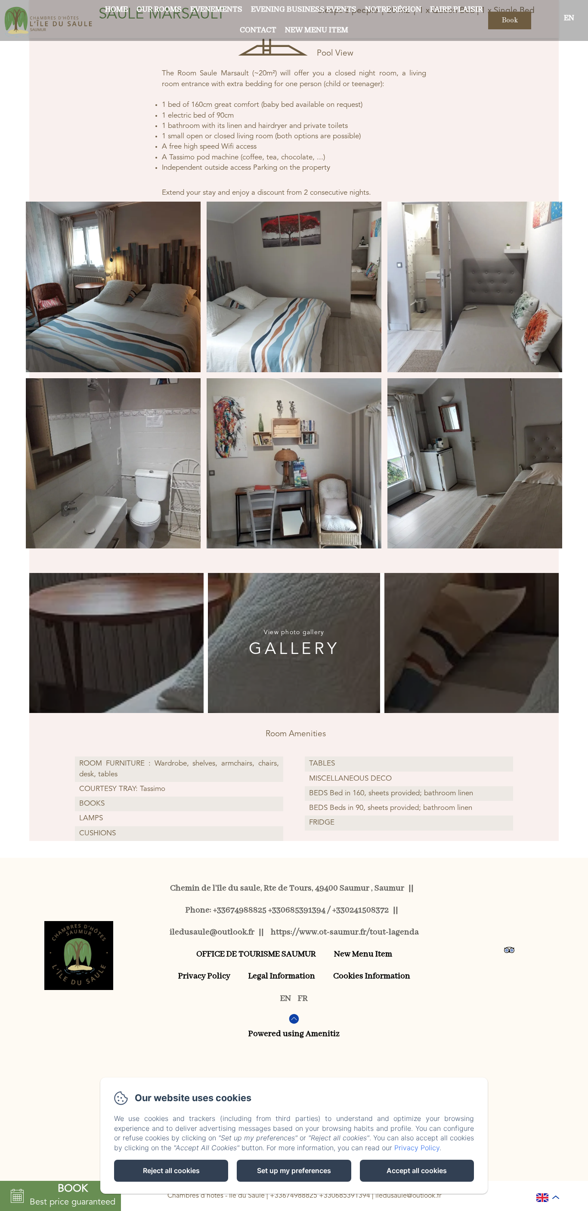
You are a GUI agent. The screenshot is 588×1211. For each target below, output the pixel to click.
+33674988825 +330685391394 (320, 1195)
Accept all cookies (417, 1170)
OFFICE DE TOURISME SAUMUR (256, 954)
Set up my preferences (294, 1170)
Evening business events (303, 9)
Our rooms (159, 9)
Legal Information (281, 976)
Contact (258, 30)
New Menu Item (316, 30)
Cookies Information (371, 976)
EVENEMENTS (216, 9)
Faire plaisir (456, 9)
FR (303, 998)
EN (285, 998)
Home (116, 9)
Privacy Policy (204, 976)
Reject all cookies (171, 1170)
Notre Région (393, 9)
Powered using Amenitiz (294, 1033)
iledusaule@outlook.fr (408, 1195)
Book (509, 20)
